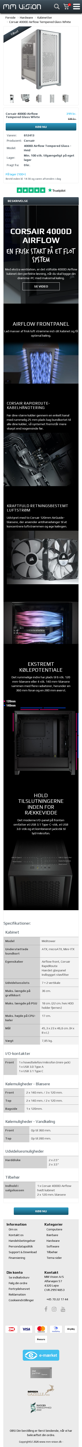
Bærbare (52, 1235)
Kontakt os (16, 1235)
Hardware (26, 17)
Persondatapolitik (21, 1246)
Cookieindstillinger (21, 1300)
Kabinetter (44, 17)
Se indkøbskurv (19, 1277)
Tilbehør (52, 1252)
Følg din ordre (18, 1283)
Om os (13, 1229)
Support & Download (23, 1252)
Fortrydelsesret (19, 1288)
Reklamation (17, 1294)
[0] (68, 4)
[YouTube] (63, 1309)
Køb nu (41, 127)
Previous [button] (7, 98)
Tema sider (54, 1257)
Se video (41, 286)
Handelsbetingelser (22, 1240)
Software (53, 1246)
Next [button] (75, 98)
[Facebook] (45, 1309)
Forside (10, 17)
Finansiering (17, 1257)
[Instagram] (54, 1309)
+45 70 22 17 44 (57, 1299)
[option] (41, 59)
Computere (54, 1229)
